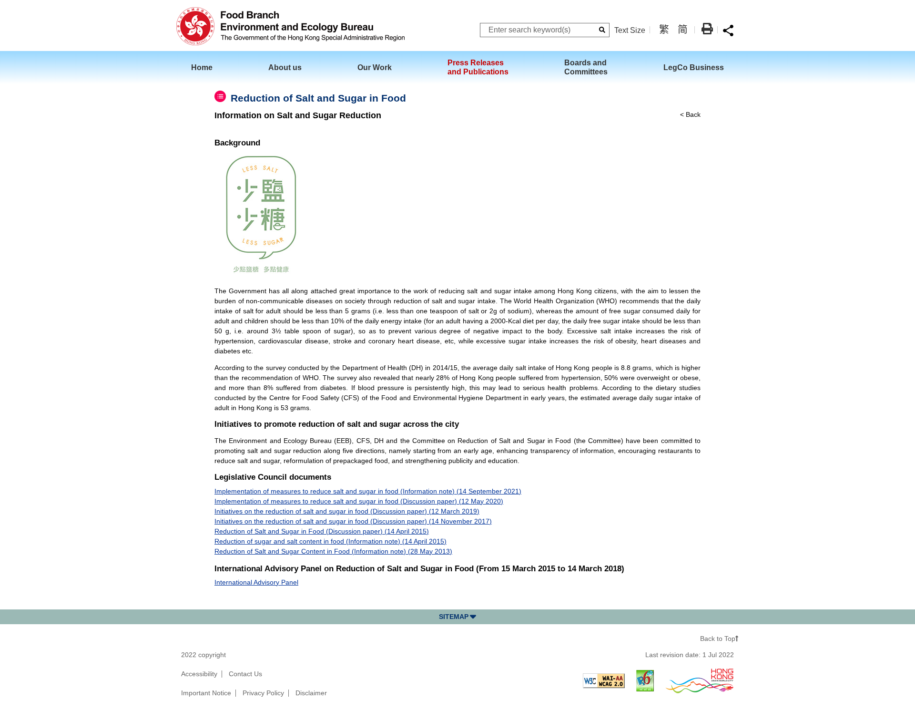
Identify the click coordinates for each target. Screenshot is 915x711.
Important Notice (206, 693)
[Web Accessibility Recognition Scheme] (699, 680)
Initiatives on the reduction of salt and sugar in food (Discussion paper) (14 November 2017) (353, 521)
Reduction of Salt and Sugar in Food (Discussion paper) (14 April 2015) (321, 531)
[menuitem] (208, 67)
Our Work (374, 67)
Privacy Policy (263, 693)
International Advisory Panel (256, 582)
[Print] (707, 28)
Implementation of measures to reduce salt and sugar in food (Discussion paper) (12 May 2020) (358, 501)
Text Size (629, 30)
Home (202, 67)
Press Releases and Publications (477, 67)
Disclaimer (311, 693)
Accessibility (199, 674)
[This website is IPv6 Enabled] (645, 680)
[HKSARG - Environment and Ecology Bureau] (290, 26)
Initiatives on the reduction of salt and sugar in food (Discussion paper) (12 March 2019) (346, 511)
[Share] (728, 30)
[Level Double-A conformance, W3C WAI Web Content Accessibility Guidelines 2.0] (604, 680)
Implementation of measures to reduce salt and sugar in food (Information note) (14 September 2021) (367, 491)
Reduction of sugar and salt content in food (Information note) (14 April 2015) (330, 541)
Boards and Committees (586, 67)
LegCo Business (693, 67)
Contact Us (245, 674)
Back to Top (717, 638)
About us (285, 67)
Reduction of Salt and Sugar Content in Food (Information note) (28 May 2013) (333, 551)
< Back (690, 114)
